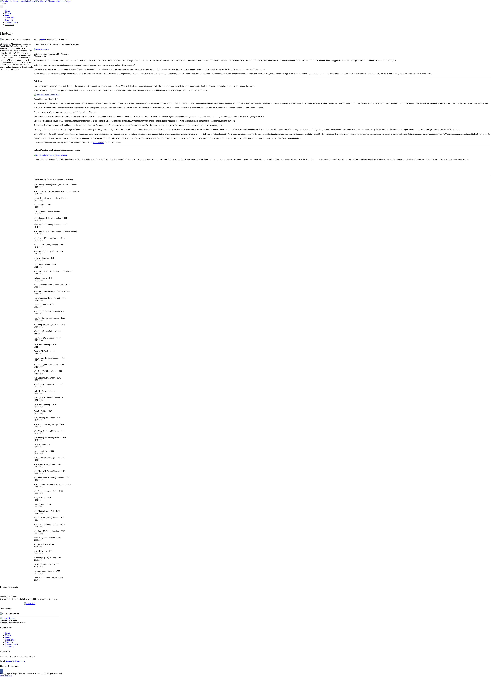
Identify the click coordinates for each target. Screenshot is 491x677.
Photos (8, 637)
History (8, 635)
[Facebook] (1, 671)
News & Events (11, 644)
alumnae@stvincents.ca (15, 661)
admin (42, 39)
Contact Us (9, 647)
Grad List (9, 642)
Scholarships (98, 142)
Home (7, 633)
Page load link (6, 676)
